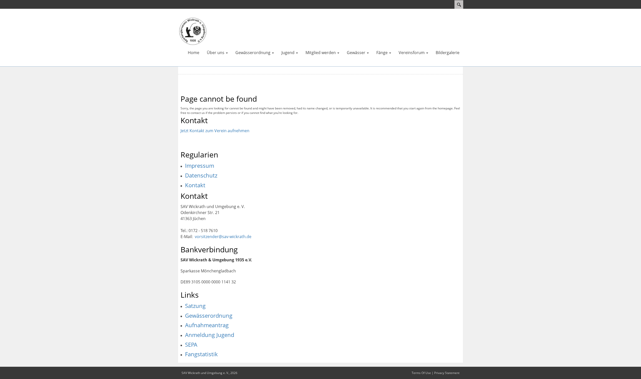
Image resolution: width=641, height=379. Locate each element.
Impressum (199, 165)
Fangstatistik (201, 354)
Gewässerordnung (208, 315)
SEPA (191, 344)
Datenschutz (201, 175)
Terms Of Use (421, 373)
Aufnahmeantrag (207, 325)
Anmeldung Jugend (209, 334)
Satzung (195, 305)
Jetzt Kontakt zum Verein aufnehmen (215, 130)
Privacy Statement (446, 373)
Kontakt (195, 185)
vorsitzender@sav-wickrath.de (223, 236)
